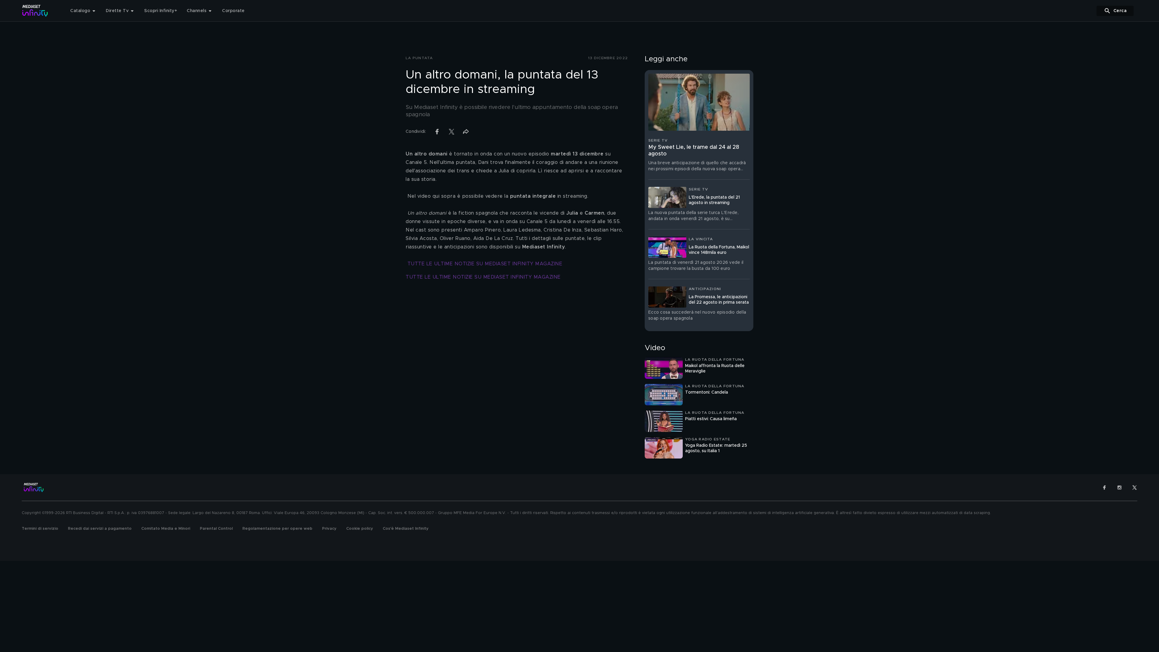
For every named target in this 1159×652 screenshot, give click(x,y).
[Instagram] (1119, 487)
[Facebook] (1104, 487)
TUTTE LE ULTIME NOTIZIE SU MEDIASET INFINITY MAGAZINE (485, 263)
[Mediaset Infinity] (35, 11)
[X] (1134, 487)
